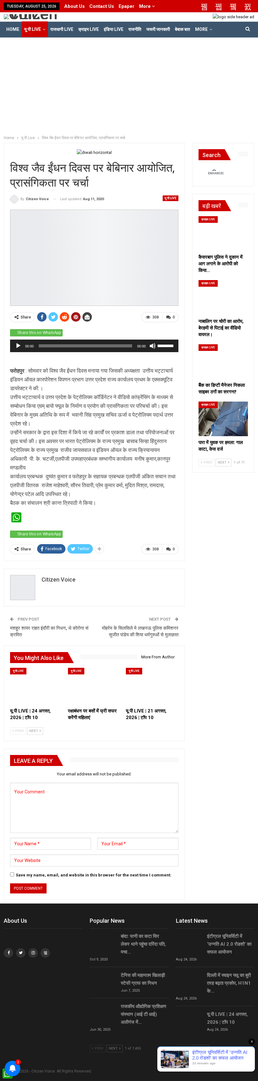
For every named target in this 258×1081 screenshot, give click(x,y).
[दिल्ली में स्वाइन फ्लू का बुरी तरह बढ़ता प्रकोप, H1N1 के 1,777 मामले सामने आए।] (189, 981)
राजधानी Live (61, 29)
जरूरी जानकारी (158, 29)
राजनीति (134, 29)
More (145, 6)
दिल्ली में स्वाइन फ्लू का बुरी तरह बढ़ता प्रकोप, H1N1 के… (229, 983)
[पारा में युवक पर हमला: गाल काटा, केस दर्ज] (223, 419)
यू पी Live (32, 29)
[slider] (166, 345)
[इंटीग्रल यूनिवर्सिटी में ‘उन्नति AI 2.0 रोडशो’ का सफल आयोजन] (189, 942)
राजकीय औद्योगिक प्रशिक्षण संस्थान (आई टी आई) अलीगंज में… (143, 1014)
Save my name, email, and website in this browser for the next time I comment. (93, 875)
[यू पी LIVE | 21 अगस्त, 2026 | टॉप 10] (152, 686)
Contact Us (101, 6)
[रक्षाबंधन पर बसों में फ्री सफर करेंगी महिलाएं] (94, 686)
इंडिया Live (113, 29)
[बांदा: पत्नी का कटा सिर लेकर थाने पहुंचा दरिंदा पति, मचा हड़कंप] (103, 942)
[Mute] (152, 346)
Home (12, 29)
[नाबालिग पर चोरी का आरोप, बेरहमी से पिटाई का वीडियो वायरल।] (223, 297)
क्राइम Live (88, 29)
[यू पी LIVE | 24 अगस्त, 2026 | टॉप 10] (36, 686)
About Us (74, 6)
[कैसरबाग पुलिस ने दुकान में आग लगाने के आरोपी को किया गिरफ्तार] (223, 233)
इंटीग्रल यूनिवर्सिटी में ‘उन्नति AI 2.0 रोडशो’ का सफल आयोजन (229, 944)
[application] (94, 346)
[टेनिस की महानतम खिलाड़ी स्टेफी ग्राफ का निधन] (103, 981)
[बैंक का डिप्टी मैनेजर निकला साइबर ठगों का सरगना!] (223, 361)
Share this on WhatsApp (39, 332)
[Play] (18, 346)
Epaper (126, 6)
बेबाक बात (182, 29)
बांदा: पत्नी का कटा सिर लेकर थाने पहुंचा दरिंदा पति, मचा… (143, 944)
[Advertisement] (129, 85)
